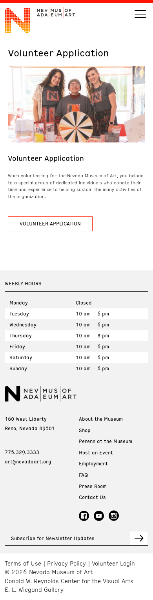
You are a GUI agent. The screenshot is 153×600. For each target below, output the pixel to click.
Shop (85, 430)
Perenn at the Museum (105, 441)
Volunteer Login (113, 563)
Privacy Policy (66, 563)
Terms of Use (23, 563)
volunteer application (50, 223)
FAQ (83, 475)
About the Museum (101, 419)
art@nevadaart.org (28, 461)
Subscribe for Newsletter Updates (53, 538)
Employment (93, 464)
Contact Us (92, 497)
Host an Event (96, 453)
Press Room (93, 486)
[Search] (140, 15)
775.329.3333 (22, 452)
